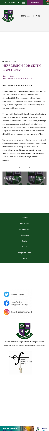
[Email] (18, 2)
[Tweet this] (29, 167)
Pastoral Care (24, 229)
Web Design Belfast (38, 345)
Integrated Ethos (24, 253)
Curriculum (24, 235)
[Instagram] (39, 15)
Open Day (24, 217)
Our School (24, 223)
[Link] (8, 16)
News (24, 258)
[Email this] (19, 167)
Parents (24, 247)
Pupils (24, 241)
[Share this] (24, 167)
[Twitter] (36, 15)
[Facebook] (33, 15)
